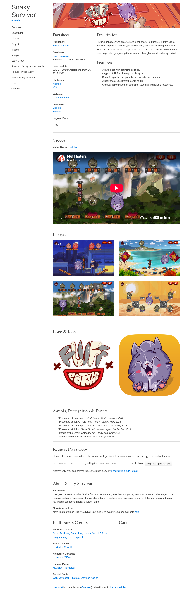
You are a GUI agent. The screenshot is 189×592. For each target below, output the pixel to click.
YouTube (72, 147)
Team (14, 83)
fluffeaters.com (61, 97)
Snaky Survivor (61, 45)
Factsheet (16, 27)
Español (57, 111)
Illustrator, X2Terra (62, 557)
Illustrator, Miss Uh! (63, 547)
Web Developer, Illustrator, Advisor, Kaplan (75, 578)
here (137, 512)
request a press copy (158, 463)
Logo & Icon (17, 61)
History (15, 38)
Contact (15, 88)
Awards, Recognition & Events (27, 66)
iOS (55, 87)
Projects (15, 44)
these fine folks (118, 587)
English (57, 108)
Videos (15, 50)
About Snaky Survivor (23, 77)
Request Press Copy (22, 72)
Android (57, 84)
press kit (16, 20)
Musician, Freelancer (64, 568)
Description (17, 33)
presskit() (58, 587)
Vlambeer (86, 587)
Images (15, 55)
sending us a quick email (124, 471)
